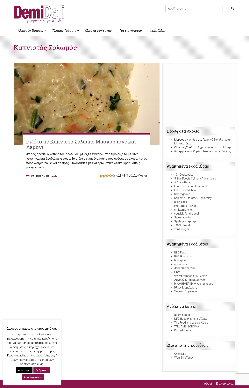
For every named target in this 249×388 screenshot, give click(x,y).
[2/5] (104, 176)
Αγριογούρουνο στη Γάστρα (215, 147)
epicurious (180, 264)
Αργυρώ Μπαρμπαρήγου (189, 279)
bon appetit (181, 260)
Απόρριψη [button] (24, 370)
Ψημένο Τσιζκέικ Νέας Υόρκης (212, 151)
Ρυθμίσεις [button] (41, 370)
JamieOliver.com (184, 268)
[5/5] (113, 176)
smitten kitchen (183, 209)
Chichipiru (180, 353)
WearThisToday (184, 357)
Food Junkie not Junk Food (190, 186)
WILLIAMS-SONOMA (186, 326)
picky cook (180, 201)
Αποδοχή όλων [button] (32, 377)
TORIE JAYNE (182, 225)
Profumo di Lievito (185, 205)
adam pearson (183, 314)
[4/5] (110, 176)
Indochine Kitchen (185, 190)
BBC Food (180, 252)
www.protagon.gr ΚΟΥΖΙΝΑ (190, 275)
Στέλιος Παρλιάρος (186, 291)
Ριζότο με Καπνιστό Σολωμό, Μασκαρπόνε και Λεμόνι (81, 144)
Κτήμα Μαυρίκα (183, 330)
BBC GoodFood (183, 256)
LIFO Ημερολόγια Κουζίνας (190, 318)
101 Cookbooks (183, 174)
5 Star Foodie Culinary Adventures (195, 178)
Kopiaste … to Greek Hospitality (193, 198)
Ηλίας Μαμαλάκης (185, 287)
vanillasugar (181, 229)
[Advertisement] (86, 200)
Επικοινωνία (224, 383)
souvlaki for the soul (186, 213)
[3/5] (107, 176)
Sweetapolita (182, 217)
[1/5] (101, 176)
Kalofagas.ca (182, 194)
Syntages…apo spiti (186, 221)
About (208, 383)
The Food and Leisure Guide (191, 322)
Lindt (177, 272)
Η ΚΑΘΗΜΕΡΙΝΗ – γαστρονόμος (193, 283)
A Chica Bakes (183, 182)
